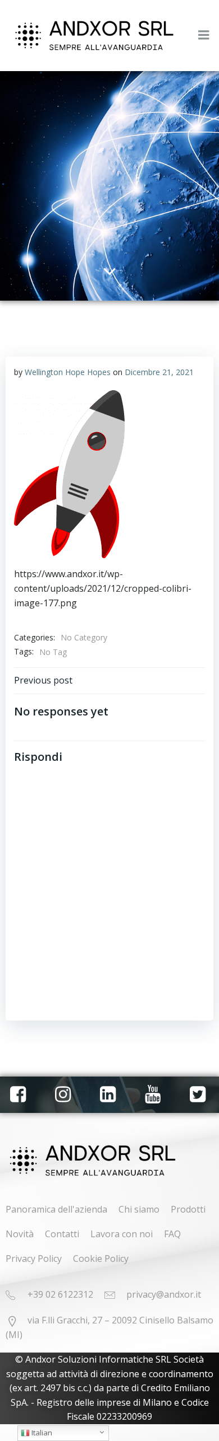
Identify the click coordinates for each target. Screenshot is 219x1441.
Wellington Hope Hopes (68, 372)
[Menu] (203, 35)
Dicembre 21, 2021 (159, 372)
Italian (41, 1433)
